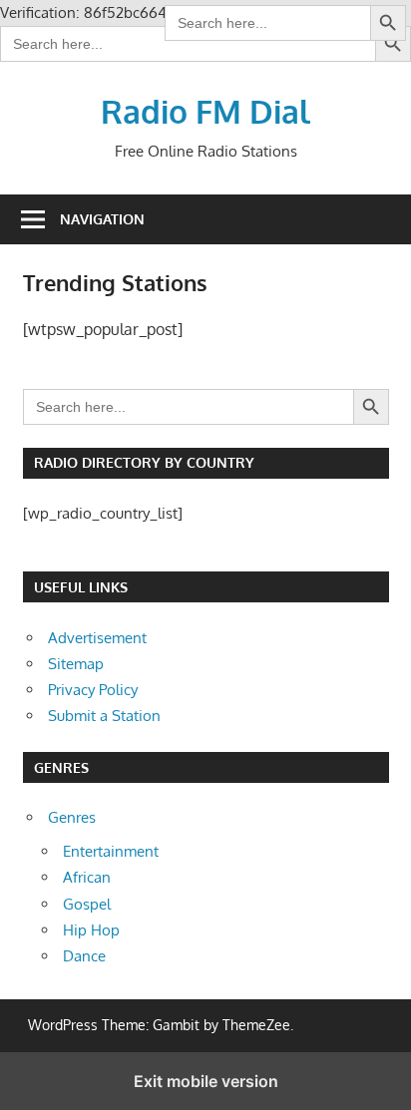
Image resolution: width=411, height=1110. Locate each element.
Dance (84, 955)
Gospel (87, 904)
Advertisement (97, 637)
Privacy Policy (93, 689)
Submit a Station (104, 715)
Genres (72, 817)
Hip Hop (91, 930)
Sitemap (76, 663)
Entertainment (111, 851)
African (87, 877)
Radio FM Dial (205, 111)
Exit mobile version (206, 1081)
